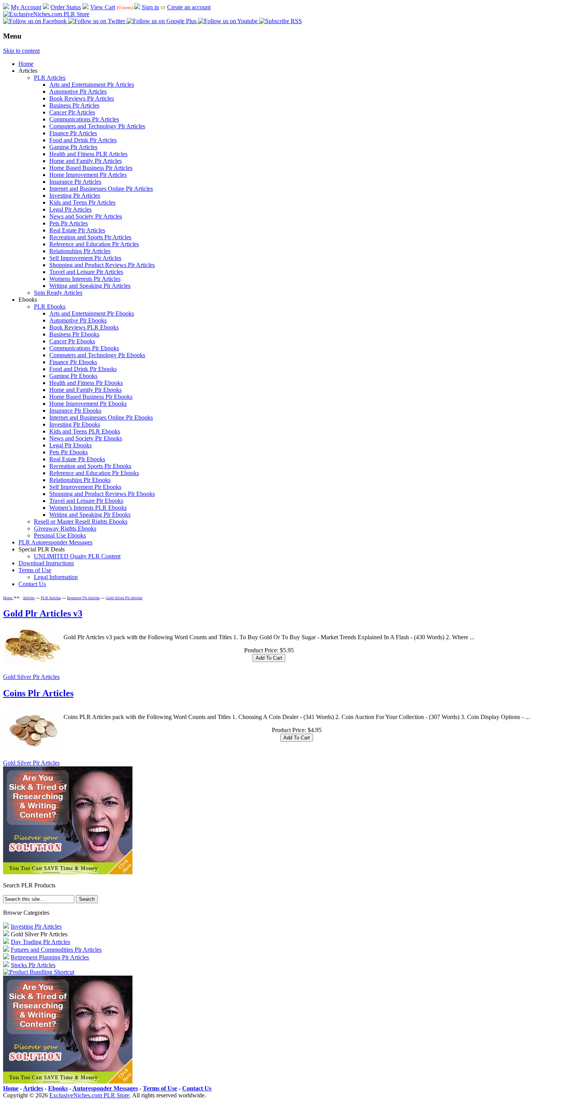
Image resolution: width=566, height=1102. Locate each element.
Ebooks (58, 1088)
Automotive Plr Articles (78, 91)
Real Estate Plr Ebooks (77, 459)
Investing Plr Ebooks (74, 424)
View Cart (102, 7)
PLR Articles (49, 77)
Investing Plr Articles (74, 195)
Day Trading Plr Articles (40, 942)
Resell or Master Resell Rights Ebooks (80, 521)
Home (25, 63)
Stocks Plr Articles (33, 965)
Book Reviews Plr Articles (81, 98)
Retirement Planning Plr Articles (50, 957)
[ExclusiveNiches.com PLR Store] (46, 14)
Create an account (189, 7)
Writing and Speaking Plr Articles (90, 285)
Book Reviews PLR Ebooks (84, 327)
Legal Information (56, 577)
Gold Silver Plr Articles (124, 598)
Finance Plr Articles (73, 133)
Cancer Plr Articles (72, 112)
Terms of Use (34, 570)
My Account (26, 7)
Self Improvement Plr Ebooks (85, 487)
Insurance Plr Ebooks (75, 410)
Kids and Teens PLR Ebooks (84, 431)
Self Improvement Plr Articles (85, 258)
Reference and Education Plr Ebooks (94, 473)
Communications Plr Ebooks (84, 348)
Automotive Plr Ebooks (78, 320)
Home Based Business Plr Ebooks (90, 396)
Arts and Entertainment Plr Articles (91, 84)
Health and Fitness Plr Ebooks (86, 383)
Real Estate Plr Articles (77, 230)
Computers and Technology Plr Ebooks (97, 355)
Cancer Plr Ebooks (72, 341)
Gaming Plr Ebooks (73, 376)
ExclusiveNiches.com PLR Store (89, 1095)
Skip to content (21, 50)
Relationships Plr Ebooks (80, 480)
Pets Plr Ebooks (68, 452)
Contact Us (32, 584)
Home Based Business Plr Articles (90, 168)
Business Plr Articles (74, 105)
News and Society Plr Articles (85, 216)
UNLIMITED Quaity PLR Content (77, 556)
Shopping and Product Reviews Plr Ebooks (102, 494)
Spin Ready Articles (58, 292)
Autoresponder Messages (105, 1088)
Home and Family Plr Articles (85, 161)
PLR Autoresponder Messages (55, 542)
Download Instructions (46, 563)
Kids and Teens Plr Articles (82, 202)
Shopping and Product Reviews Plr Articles (102, 265)
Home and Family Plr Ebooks (85, 389)
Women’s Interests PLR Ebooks (88, 507)
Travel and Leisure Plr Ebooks (86, 500)
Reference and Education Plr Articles (94, 244)
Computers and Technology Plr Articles (97, 126)
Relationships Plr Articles (80, 251)
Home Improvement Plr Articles (88, 174)
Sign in (150, 7)
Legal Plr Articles (70, 209)
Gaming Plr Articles (73, 147)
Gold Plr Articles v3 (42, 613)
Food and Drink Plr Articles (83, 140)
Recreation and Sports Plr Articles (90, 237)
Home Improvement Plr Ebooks (88, 403)
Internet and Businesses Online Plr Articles (101, 188)
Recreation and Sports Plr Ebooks (90, 466)
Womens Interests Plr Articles (85, 279)
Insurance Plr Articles (75, 181)
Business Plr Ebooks (74, 334)
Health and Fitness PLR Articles (88, 154)
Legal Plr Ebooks (70, 445)
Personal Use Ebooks (60, 535)
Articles (29, 598)
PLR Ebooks (49, 306)
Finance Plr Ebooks (73, 362)
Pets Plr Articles (68, 223)
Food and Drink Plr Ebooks (83, 369)
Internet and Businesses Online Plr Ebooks (101, 417)
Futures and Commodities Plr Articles (56, 949)
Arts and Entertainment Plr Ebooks (91, 313)
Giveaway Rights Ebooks (65, 528)
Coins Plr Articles (38, 693)
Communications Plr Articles (84, 119)
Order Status (65, 7)
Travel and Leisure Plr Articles (86, 272)
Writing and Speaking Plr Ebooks (90, 514)
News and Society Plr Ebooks (85, 438)
